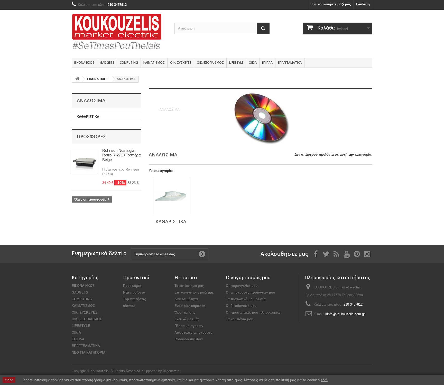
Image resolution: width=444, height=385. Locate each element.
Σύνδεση (363, 4)
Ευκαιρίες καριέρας (190, 306)
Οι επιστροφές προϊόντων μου (250, 292)
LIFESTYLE (236, 62)
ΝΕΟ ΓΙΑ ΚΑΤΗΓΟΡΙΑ (88, 352)
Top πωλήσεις (134, 299)
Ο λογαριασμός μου (248, 277)
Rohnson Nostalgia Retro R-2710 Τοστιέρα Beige (121, 155)
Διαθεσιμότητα (186, 299)
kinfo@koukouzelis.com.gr (345, 314)
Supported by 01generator (161, 371)
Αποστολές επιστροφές (193, 332)
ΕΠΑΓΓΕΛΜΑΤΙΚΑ (290, 62)
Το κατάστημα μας (189, 286)
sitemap (129, 306)
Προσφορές (91, 136)
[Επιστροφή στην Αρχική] (77, 79)
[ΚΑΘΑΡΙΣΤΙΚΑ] (170, 195)
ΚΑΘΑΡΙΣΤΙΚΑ (88, 117)
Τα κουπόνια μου (239, 319)
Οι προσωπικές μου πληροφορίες (253, 312)
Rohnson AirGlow (188, 339)
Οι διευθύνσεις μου (241, 306)
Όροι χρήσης (185, 312)
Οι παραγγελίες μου (242, 286)
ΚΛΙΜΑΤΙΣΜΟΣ (154, 62)
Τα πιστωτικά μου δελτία (246, 299)
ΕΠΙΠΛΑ (267, 62)
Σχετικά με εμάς (186, 319)
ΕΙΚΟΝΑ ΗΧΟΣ (84, 62)
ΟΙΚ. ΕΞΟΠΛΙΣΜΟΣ (210, 62)
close (9, 380)
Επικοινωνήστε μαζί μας (331, 4)
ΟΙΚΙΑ (253, 62)
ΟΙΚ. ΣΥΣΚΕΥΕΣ (180, 62)
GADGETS (107, 62)
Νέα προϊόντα (134, 292)
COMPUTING (129, 62)
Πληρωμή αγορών (188, 326)
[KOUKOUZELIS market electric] (119, 33)
